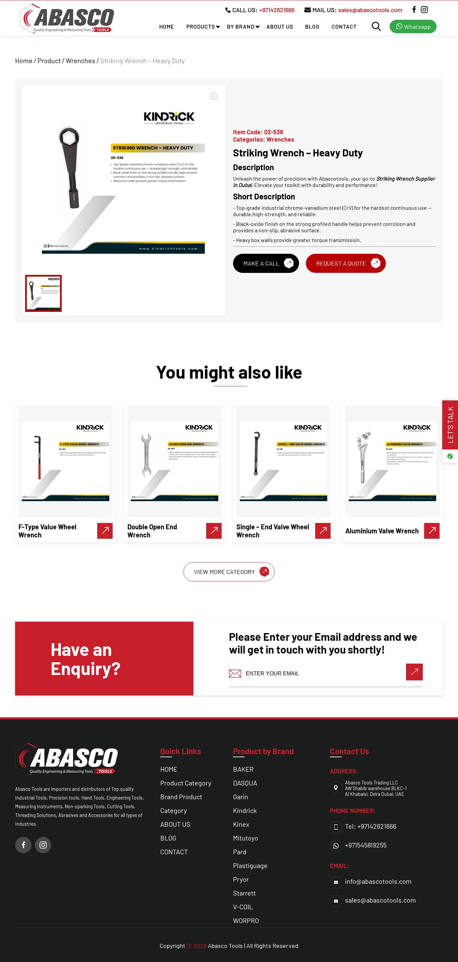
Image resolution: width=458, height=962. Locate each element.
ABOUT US (280, 26)
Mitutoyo (245, 838)
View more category (224, 571)
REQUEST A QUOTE (341, 263)
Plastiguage (250, 865)
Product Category (185, 783)
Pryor (241, 879)
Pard (239, 852)
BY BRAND (240, 26)
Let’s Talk (450, 424)
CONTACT (344, 26)
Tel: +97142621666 (370, 826)
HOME (166, 26)
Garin (240, 796)
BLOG (312, 26)
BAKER (243, 769)
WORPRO (246, 920)
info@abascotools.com (378, 881)
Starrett (244, 893)
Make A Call (261, 263)
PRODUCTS (200, 26)
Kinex (241, 824)
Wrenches (80, 60)
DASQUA (245, 783)
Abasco (217, 945)
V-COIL (243, 907)
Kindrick (245, 810)
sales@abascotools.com (370, 9)
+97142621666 (276, 9)
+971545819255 (366, 845)
